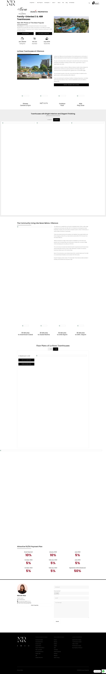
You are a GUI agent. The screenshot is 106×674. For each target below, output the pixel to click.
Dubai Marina (38, 645)
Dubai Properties (57, 651)
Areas (53, 2)
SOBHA (55, 645)
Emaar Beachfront (39, 651)
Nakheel (55, 653)
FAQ (63, 2)
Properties (32, 2)
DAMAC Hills (38, 653)
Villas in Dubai (75, 643)
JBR (36, 655)
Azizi (55, 647)
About (59, 2)
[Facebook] (17, 645)
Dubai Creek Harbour (40, 647)
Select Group (57, 657)
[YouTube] (21, 645)
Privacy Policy (20, 670)
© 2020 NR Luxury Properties (83, 670)
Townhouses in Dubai (76, 641)
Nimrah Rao (21, 596)
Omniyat (56, 649)
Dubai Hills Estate (39, 641)
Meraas (55, 641)
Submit (57, 621)
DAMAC (55, 643)
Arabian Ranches (39, 657)
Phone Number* (57, 592)
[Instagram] (24, 645)
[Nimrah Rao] (22, 588)
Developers (46, 2)
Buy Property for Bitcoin (77, 647)
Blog (67, 2)
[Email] (28, 645)
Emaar (55, 639)
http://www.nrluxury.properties (24, 602)
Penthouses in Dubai (76, 645)
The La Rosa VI (20, 26)
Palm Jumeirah (39, 649)
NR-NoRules (71, 2)
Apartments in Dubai (76, 639)
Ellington (55, 655)
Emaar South (38, 643)
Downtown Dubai (39, 639)
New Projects (40, 2)
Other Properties (34, 605)
